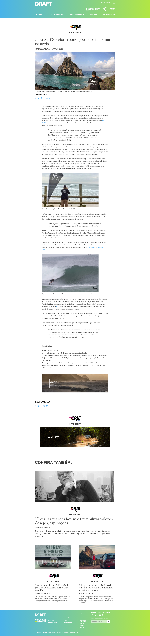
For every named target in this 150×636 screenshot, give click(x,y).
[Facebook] (36, 98)
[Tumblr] (44, 98)
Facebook (91, 247)
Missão (82, 616)
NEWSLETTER (105, 3)
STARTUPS (93, 14)
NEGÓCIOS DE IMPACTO (57, 14)
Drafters (67, 616)
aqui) (57, 306)
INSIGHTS (66, 620)
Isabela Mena (42, 49)
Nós (81, 614)
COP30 (66, 614)
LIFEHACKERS (39, 14)
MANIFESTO (83, 618)
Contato (82, 623)
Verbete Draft (68, 622)
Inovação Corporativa (71, 618)
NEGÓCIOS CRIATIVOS (77, 14)
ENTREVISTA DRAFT (109, 14)
